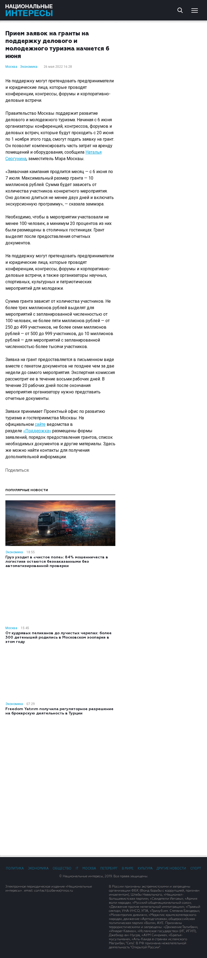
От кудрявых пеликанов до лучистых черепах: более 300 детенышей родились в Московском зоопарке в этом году (58, 637)
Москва (11, 67)
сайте (40, 424)
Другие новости (171, 868)
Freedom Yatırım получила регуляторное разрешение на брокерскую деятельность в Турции (59, 711)
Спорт (195, 868)
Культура (145, 868)
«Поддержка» (37, 430)
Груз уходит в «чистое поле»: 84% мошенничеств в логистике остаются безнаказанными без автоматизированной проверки (56, 561)
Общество (62, 868)
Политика (15, 868)
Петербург (109, 868)
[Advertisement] (103, 785)
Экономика (28, 67)
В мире (127, 868)
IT (77, 868)
